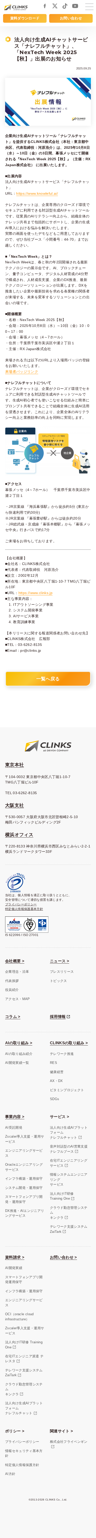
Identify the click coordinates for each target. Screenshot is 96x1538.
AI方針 (10, 1474)
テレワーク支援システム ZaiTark (24, 1372)
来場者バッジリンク (21, 372)
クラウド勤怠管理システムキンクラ (69, 1213)
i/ (57, 193)
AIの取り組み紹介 (19, 1054)
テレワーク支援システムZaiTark (69, 1229)
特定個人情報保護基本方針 (24, 909)
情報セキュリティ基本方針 (24, 1453)
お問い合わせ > (63, 1257)
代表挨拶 (12, 981)
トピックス (58, 981)
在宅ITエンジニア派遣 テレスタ (24, 1358)
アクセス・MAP (17, 999)
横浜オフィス (19, 834)
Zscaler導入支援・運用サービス (24, 1139)
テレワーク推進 (62, 1054)
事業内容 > (14, 1116)
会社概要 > (14, 961)
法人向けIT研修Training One (62, 1196)
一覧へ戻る (48, 678)
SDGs (54, 1099)
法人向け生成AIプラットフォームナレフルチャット (69, 1132)
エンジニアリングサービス (24, 1153)
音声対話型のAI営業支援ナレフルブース (69, 1149)
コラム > (12, 1016)
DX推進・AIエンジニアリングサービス (24, 1213)
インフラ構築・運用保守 (24, 1178)
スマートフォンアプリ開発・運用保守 (24, 1199)
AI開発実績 (13, 1268)
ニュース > (59, 961)
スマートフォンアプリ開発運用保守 (24, 1279)
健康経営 (56, 1072)
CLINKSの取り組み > (69, 1043)
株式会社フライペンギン (69, 1442)
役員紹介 (12, 990)
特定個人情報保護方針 (22, 1465)
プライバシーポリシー (21, 904)
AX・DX (56, 1081)
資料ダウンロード (25, 18)
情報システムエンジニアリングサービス (69, 1179)
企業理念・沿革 (17, 972)
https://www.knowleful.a (36, 193)
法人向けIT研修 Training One (23, 1344)
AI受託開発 (13, 1127)
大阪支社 (14, 805)
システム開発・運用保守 (24, 1188)
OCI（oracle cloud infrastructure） (19, 1316)
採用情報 (58, 1016)
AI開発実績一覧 (17, 1063)
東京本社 (14, 764)
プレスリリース (62, 972)
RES (53, 1063)
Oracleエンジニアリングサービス (24, 1167)
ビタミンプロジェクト (67, 1090)
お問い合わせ (71, 18)
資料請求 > (14, 1257)
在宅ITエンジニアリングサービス (68, 1163)
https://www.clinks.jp (35, 593)
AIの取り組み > (18, 1043)
